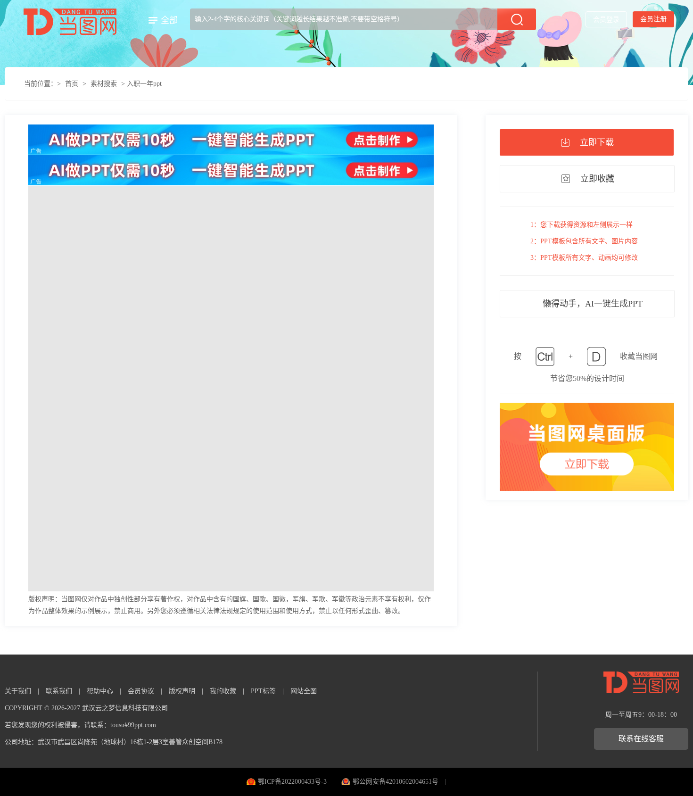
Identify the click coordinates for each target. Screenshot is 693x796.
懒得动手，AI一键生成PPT (593, 303)
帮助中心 (100, 691)
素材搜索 (104, 83)
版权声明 (182, 691)
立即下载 (597, 142)
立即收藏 (597, 178)
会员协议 (141, 691)
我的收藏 (223, 691)
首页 (71, 83)
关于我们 (18, 691)
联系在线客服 (641, 739)
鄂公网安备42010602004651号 (395, 781)
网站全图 (303, 691)
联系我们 (59, 691)
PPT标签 (263, 691)
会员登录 (606, 19)
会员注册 (653, 19)
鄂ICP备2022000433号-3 (292, 781)
